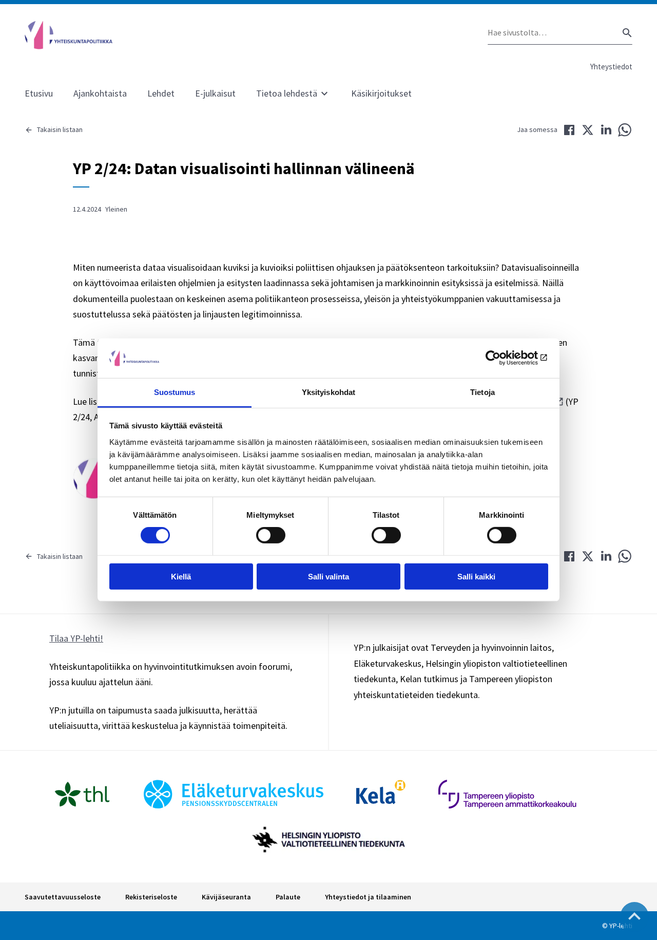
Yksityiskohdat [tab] (328, 392)
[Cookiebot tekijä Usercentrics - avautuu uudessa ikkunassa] (503, 358)
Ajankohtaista (100, 93)
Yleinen (116, 209)
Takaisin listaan (60, 129)
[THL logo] (82, 794)
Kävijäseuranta (226, 896)
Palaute (288, 896)
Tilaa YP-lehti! (76, 638)
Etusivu (39, 93)
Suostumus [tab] (175, 392)
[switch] (270, 535)
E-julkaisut (215, 93)
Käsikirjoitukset (381, 93)
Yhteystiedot (611, 66)
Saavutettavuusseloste (63, 896)
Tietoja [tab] (482, 392)
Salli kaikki (476, 576)
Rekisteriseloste (151, 896)
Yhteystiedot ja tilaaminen (368, 896)
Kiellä (181, 576)
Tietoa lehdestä (286, 93)
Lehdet (161, 93)
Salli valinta (328, 576)
